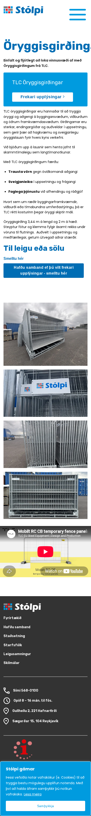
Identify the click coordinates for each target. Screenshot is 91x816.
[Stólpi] (34, 10)
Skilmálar (12, 663)
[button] (78, 14)
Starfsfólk (13, 645)
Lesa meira (33, 794)
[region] (45, 788)
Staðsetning (14, 636)
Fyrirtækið (12, 618)
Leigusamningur (17, 654)
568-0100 (29, 690)
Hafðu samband (17, 627)
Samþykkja (45, 806)
